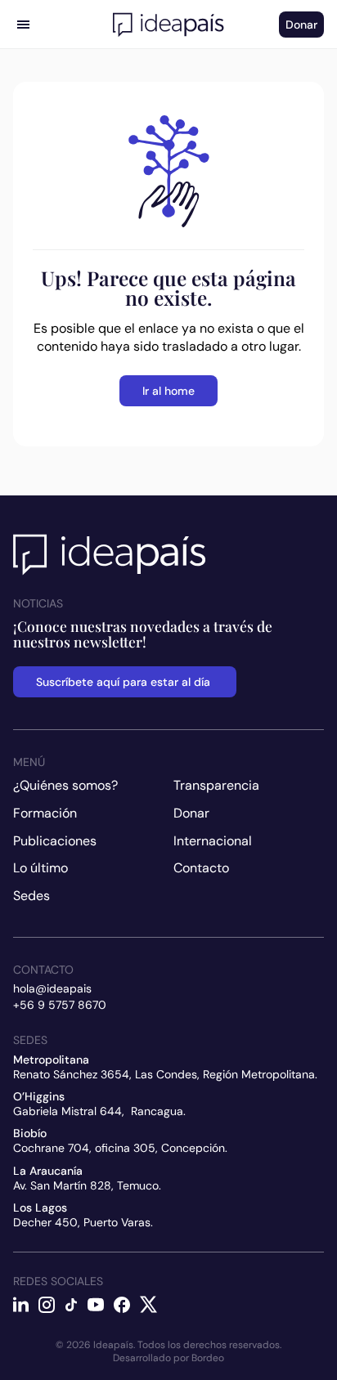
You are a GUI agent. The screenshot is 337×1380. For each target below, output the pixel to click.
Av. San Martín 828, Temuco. (87, 1185)
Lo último (40, 867)
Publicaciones (55, 840)
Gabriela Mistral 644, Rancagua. (99, 1111)
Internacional (212, 840)
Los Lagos (40, 1207)
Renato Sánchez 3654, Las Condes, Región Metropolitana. (165, 1074)
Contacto (201, 867)
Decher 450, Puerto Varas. (83, 1222)
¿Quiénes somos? (65, 785)
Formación (45, 813)
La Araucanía (48, 1170)
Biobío (30, 1133)
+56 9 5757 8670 (59, 1004)
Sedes (31, 895)
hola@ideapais (52, 988)
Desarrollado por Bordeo (168, 1357)
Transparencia (216, 785)
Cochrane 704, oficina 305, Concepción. (120, 1147)
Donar (191, 813)
